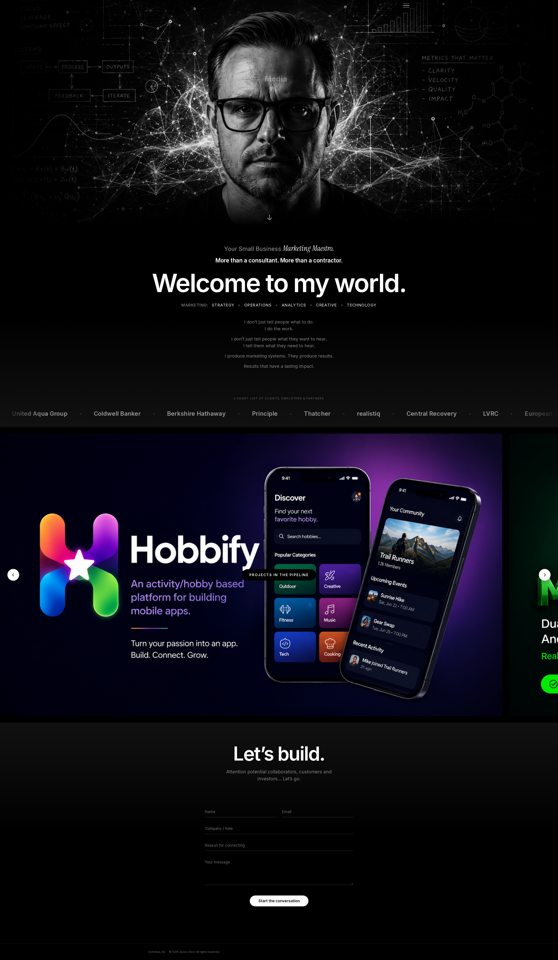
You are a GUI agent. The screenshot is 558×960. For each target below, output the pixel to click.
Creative (326, 305)
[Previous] (13, 575)
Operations (258, 305)
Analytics (294, 305)
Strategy (223, 305)
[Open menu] (406, 5)
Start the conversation (279, 901)
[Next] (545, 575)
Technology (361, 305)
